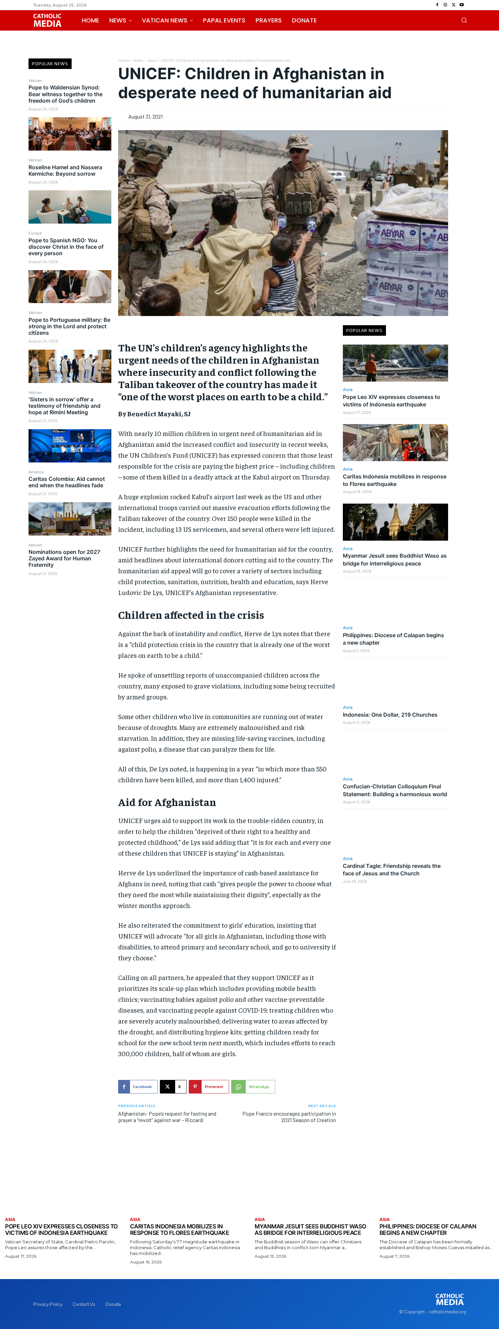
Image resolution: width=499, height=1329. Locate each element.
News (138, 60)
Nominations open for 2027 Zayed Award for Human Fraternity (64, 558)
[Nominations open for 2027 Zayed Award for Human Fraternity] (70, 598)
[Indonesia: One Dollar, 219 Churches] (395, 680)
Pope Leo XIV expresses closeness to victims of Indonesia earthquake (391, 401)
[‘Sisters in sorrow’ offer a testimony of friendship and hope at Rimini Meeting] (70, 445)
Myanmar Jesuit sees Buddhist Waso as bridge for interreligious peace (310, 1230)
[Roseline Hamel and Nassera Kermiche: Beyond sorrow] (70, 207)
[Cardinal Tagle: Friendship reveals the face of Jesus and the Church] (395, 832)
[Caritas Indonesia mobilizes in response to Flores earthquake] (395, 442)
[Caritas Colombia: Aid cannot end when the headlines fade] (70, 519)
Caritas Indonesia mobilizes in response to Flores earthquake (179, 1230)
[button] (464, 20)
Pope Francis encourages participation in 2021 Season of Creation (289, 1116)
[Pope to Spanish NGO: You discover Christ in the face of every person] (70, 286)
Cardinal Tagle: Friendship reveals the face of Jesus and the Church (392, 869)
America (36, 471)
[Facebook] (437, 5)
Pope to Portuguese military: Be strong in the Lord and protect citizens (69, 326)
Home (123, 60)
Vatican (35, 80)
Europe (35, 232)
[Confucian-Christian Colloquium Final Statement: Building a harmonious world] (395, 752)
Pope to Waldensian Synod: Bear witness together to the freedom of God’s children (66, 94)
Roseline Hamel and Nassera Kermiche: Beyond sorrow (65, 170)
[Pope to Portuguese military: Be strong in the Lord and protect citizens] (70, 366)
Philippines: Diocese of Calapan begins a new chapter (428, 1230)
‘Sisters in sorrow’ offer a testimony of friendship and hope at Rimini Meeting (64, 406)
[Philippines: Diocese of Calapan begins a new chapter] (395, 601)
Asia (152, 60)
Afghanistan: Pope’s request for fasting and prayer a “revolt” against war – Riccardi (167, 1116)
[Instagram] (445, 5)
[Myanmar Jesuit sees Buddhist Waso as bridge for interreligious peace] (395, 522)
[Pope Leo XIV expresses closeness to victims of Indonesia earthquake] (395, 363)
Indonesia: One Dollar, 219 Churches (390, 714)
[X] (453, 5)
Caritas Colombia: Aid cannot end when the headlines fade (67, 482)
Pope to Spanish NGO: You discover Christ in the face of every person (66, 247)
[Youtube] (462, 5)
